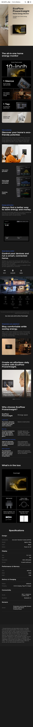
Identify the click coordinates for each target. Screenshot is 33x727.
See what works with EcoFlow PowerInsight (16, 316)
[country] (28, 2)
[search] (25, 2)
